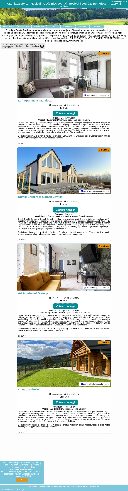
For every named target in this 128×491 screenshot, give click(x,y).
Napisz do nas (94, 486)
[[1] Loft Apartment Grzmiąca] (64, 74)
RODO (28, 476)
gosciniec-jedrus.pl (119, 1)
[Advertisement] (64, 461)
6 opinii (82, 216)
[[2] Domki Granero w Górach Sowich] (64, 170)
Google (6, 465)
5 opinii (75, 409)
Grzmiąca (104, 53)
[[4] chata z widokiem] (64, 363)
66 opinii (78, 120)
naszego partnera (55, 138)
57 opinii (78, 313)
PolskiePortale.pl (18, 490)
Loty (53, 26)
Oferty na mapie (24, 26)
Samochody (67, 26)
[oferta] (85, 95)
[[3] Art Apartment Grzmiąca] (64, 267)
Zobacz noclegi (65, 113)
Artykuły (97, 26)
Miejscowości (39, 26)
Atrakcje (82, 26)
